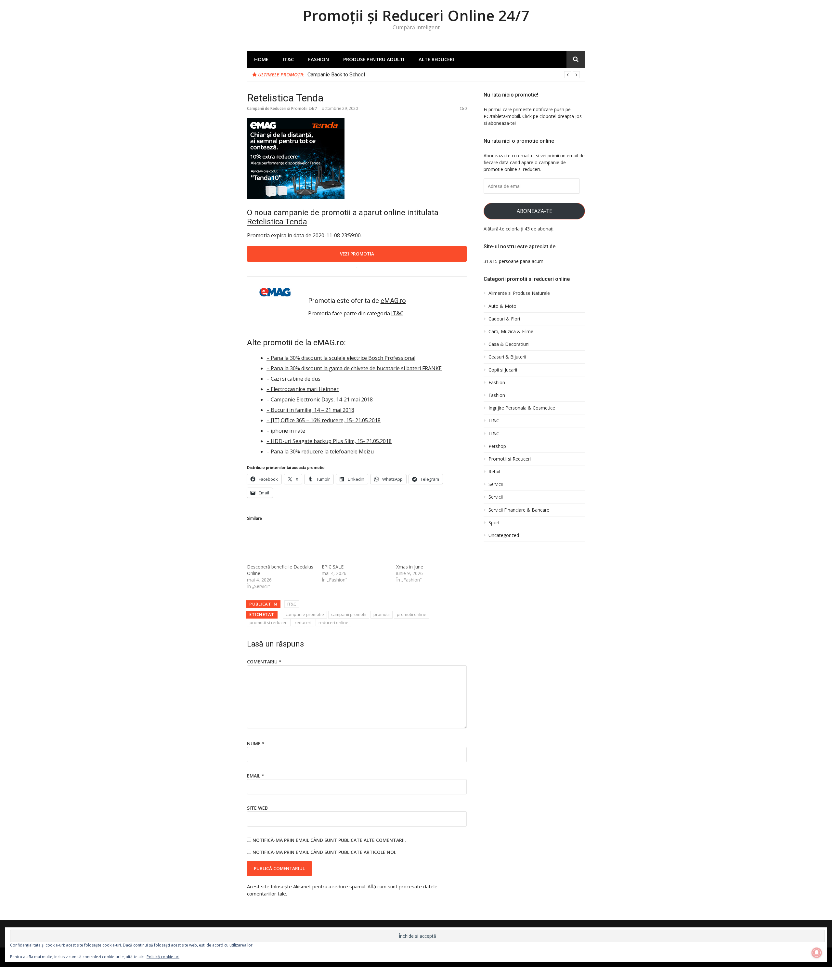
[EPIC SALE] (356, 544)
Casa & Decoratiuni (508, 344)
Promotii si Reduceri (509, 459)
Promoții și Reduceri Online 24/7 (416, 15)
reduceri (303, 622)
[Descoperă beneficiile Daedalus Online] (281, 544)
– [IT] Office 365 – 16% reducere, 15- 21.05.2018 (323, 420)
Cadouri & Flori (504, 319)
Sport (494, 523)
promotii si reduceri (269, 622)
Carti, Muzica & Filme (510, 331)
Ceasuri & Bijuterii (507, 357)
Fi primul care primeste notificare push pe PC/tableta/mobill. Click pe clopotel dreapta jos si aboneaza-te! (533, 116)
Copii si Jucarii (502, 370)
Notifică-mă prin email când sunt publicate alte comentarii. (329, 840)
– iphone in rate (285, 430)
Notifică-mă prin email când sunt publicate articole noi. (324, 852)
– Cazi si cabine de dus (293, 378)
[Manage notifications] (817, 952)
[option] (443, 74)
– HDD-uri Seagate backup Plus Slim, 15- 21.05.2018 (329, 441)
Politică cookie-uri (163, 957)
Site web (257, 808)
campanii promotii (348, 614)
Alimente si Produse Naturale (519, 293)
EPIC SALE (333, 567)
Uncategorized (503, 535)
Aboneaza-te (534, 211)
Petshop (497, 446)
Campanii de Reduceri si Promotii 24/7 (282, 108)
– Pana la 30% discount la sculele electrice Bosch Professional (340, 357)
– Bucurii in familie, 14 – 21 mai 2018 (310, 409)
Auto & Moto (502, 306)
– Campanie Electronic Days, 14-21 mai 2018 (319, 399)
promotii (381, 614)
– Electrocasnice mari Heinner (302, 389)
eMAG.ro (393, 301)
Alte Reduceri (436, 59)
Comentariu (264, 662)
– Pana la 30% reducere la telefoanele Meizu (320, 451)
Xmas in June (409, 567)
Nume (256, 743)
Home (261, 59)
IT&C (288, 59)
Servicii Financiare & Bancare (518, 510)
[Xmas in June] (430, 544)
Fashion (318, 59)
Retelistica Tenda (277, 221)
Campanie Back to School (336, 75)
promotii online (411, 614)
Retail (494, 472)
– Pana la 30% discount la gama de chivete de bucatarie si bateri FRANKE (354, 368)
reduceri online (333, 622)
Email (255, 776)
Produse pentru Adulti (373, 59)
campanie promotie (305, 614)
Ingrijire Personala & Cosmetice (521, 408)
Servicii (495, 484)
